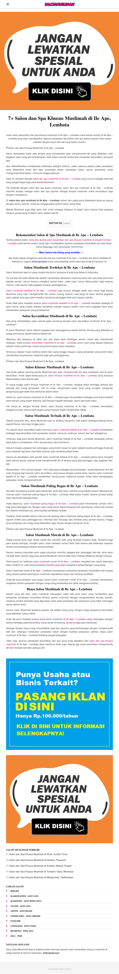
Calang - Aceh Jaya (20, 906)
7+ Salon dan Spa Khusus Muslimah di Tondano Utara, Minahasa (39, 871)
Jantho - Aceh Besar (21, 911)
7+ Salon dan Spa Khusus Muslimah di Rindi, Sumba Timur (36, 854)
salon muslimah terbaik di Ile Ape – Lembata (76, 429)
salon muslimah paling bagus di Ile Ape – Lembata (51, 503)
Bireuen (14, 891)
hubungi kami (39, 261)
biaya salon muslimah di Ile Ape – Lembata (63, 619)
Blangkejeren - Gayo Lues (24, 896)
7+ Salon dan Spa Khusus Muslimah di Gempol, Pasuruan (36, 860)
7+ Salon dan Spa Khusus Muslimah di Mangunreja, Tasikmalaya (39, 877)
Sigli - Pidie (16, 936)
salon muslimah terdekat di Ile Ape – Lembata (66, 303)
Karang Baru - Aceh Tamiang (25, 916)
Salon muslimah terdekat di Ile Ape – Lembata (31, 290)
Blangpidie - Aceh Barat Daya (25, 901)
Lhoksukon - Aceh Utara (23, 926)
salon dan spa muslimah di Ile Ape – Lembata (57, 178)
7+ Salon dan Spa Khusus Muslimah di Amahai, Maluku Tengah (39, 865)
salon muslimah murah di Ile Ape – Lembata (56, 561)
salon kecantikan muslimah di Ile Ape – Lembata (51, 342)
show (66, 223)
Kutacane (15, 921)
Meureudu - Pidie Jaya (21, 930)
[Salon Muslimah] (59, 3)
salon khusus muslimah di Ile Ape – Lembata (72, 375)
